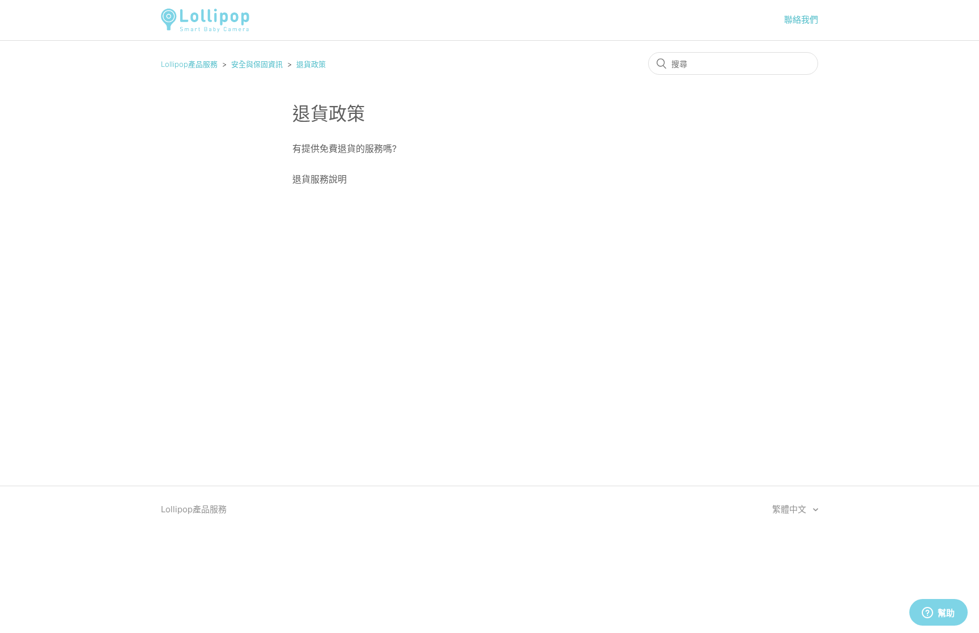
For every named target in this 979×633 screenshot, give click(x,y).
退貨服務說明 (319, 179)
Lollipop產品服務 (189, 64)
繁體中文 (790, 509)
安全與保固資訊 (257, 64)
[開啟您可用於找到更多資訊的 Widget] (938, 613)
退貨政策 (311, 64)
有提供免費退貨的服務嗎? (344, 148)
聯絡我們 (801, 19)
